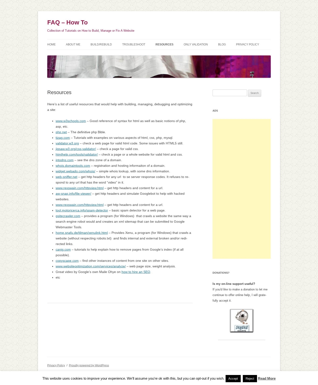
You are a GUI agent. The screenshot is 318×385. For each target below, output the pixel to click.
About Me (73, 44)
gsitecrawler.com (68, 216)
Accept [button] (233, 378)
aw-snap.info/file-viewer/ (73, 193)
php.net (61, 132)
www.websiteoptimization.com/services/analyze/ (91, 266)
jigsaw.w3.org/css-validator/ (76, 149)
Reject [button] (250, 378)
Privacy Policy (247, 44)
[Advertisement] (242, 189)
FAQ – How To (67, 22)
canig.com (63, 249)
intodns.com (65, 160)
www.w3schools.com (71, 121)
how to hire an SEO (136, 272)
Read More (267, 378)
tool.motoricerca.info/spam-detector (82, 210)
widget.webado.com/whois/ (75, 171)
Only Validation (196, 44)
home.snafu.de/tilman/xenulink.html (82, 233)
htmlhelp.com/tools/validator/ (77, 154)
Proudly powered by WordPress (89, 365)
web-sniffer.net (66, 177)
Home (51, 44)
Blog (222, 44)
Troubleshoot (133, 44)
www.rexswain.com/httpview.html (80, 188)
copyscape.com (67, 260)
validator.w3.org (67, 143)
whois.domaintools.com (73, 165)
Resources (164, 44)
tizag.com (63, 138)
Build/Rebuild (101, 44)
